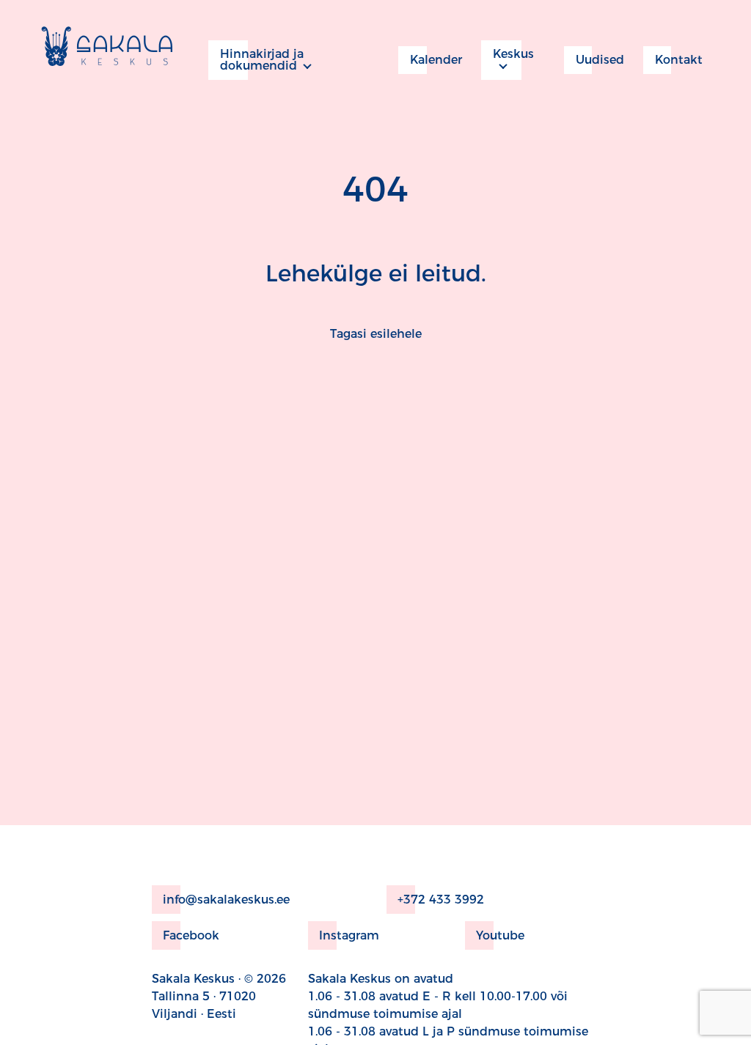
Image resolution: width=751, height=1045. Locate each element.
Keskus (513, 54)
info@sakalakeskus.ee (226, 899)
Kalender (436, 60)
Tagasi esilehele (376, 334)
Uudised (600, 60)
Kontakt (679, 60)
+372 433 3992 (441, 899)
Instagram (349, 935)
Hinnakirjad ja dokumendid (262, 60)
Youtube (500, 935)
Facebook (191, 935)
